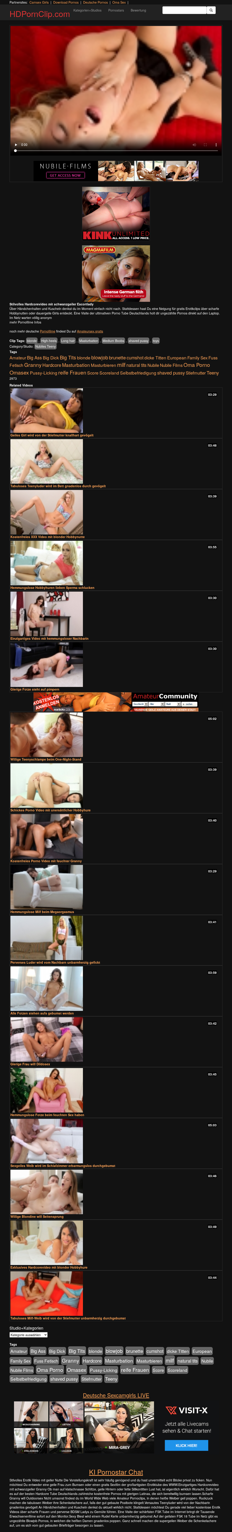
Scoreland (109, 373)
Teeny (213, 372)
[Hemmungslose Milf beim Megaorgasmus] (116, 887)
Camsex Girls (39, 2)
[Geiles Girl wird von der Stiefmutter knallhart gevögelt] (116, 410)
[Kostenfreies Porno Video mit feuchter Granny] (116, 836)
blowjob (99, 357)
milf (121, 364)
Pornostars (116, 10)
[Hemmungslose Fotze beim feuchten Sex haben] (116, 1090)
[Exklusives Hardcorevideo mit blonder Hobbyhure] (116, 1242)
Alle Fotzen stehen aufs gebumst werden (42, 1013)
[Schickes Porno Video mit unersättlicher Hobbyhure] (116, 785)
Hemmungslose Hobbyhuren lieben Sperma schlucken (52, 587)
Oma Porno (197, 364)
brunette (117, 357)
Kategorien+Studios (87, 10)
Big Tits (68, 357)
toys (156, 340)
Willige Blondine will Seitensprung (37, 1216)
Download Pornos (66, 2)
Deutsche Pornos (95, 2)
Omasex (19, 372)
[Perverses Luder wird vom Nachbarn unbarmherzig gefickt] (116, 938)
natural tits (136, 365)
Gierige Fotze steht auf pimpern (34, 689)
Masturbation (88, 340)
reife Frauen (72, 372)
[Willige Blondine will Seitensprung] (116, 1192)
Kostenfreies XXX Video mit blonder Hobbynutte (47, 536)
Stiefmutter (196, 373)
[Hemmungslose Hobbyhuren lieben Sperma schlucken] (116, 563)
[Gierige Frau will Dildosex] (116, 1039)
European (176, 357)
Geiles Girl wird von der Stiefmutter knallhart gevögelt (52, 435)
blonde (32, 340)
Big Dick (51, 357)
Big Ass (34, 357)
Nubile (153, 365)
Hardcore (51, 365)
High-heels (49, 340)
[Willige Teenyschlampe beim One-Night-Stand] (116, 734)
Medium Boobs (113, 340)
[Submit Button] (211, 10)
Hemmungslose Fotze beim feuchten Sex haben (47, 1115)
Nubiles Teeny (45, 346)
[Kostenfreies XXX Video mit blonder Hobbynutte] (116, 512)
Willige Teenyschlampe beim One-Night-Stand (45, 759)
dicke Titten (155, 357)
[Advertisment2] (116, 273)
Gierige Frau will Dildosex (30, 1064)
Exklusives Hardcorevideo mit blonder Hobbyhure (48, 1267)
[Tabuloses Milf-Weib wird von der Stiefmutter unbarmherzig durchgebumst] (116, 1293)
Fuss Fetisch (46, 1361)
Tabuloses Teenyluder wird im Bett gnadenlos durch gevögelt (58, 486)
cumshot (135, 357)
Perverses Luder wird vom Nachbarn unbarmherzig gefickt (55, 962)
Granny (32, 364)
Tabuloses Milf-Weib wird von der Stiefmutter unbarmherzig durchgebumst (68, 1318)
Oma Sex (119, 2)
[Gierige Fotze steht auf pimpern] (116, 664)
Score (93, 373)
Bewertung (138, 10)
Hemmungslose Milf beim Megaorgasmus (42, 911)
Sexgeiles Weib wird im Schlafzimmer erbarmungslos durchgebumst (62, 1165)
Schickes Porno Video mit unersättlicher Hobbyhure (50, 810)
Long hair (68, 340)
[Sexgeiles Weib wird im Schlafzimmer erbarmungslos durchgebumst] (116, 1141)
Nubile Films (171, 365)
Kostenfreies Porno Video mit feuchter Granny (46, 861)
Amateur (18, 357)
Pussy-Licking (43, 373)
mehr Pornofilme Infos (25, 322)
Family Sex (197, 358)
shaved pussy (138, 340)
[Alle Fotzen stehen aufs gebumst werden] (116, 988)
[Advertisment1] (116, 214)
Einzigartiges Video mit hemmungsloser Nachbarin (49, 638)
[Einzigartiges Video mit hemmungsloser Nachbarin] (116, 614)
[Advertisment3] (116, 702)
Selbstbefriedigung (138, 373)
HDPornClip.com (40, 13)
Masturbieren (103, 365)
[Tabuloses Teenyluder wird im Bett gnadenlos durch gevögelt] (116, 461)
